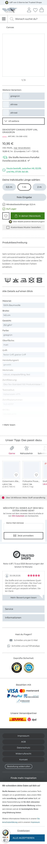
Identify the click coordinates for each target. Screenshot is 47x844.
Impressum (35, 822)
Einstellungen (23, 831)
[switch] (5, 840)
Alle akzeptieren (23, 838)
